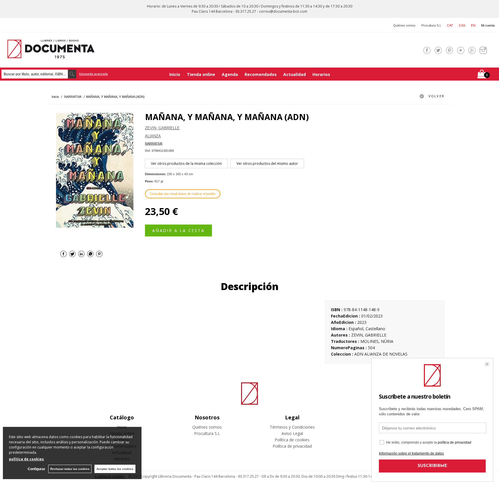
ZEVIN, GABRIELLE (162, 128)
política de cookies (26, 459)
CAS (462, 25)
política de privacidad (454, 442)
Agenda (230, 74)
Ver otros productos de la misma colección (186, 163)
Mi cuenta (488, 25)
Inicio (174, 74)
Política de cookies (292, 439)
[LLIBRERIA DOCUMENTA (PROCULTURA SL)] (50, 54)
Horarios (321, 74)
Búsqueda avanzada (93, 74)
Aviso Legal (292, 433)
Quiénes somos (404, 25)
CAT (450, 25)
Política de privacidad (292, 446)
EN (473, 25)
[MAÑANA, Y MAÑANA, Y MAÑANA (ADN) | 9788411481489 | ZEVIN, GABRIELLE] (94, 170)
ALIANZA (153, 136)
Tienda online (201, 74)
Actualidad (294, 74)
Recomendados (261, 74)
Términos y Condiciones (292, 427)
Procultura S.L (431, 25)
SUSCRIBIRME (432, 466)
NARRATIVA (153, 143)
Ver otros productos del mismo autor (267, 163)
